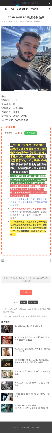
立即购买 (31, 133)
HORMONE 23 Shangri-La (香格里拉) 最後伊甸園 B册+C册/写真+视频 (31, 361)
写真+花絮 (33, 302)
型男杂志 (28, 21)
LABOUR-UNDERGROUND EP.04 (32, 395)
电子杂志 (37, 21)
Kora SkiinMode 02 (28, 326)
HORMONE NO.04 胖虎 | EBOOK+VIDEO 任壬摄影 (31, 406)
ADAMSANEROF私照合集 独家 (26, 17)
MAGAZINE (22, 9)
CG (12, 9)
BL (6, 9)
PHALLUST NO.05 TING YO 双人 (31, 383)
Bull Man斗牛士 (26, 5)
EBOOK (34, 9)
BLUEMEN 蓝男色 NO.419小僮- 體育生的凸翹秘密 (27, 316)
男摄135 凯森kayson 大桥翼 (32, 372)
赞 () (27, 292)
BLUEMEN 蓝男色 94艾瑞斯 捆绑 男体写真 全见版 (31, 338)
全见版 (23, 302)
